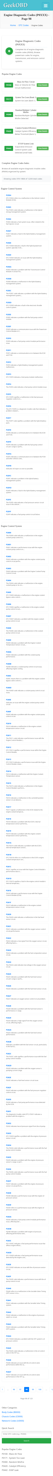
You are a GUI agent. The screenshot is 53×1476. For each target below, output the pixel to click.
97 (20, 1389)
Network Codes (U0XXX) (13, 1420)
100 (39, 1389)
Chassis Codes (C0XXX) (12, 1416)
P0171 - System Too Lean (13, 1458)
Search (26, 1441)
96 (14, 1389)
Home (13, 25)
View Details (42, 85)
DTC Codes (24, 25)
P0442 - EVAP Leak (10, 1470)
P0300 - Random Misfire (13, 1462)
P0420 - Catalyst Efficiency (14, 1466)
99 (33, 1389)
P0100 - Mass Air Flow (12, 1454)
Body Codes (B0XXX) (11, 1412)
